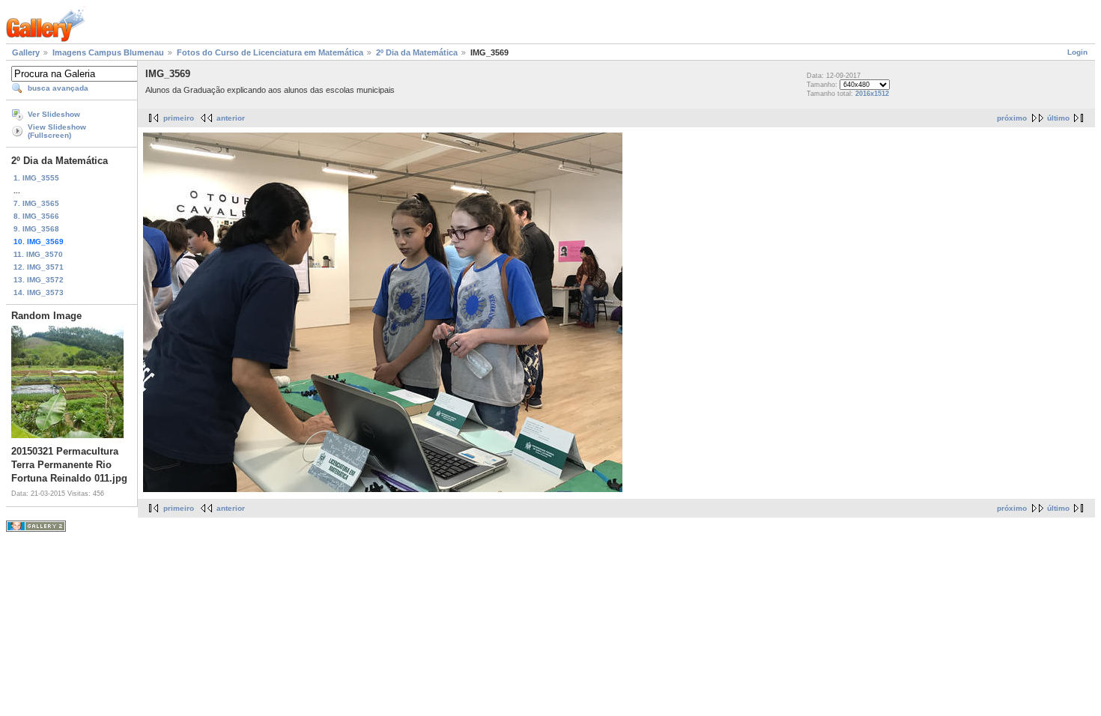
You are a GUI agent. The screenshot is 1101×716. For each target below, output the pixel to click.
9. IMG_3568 (36, 229)
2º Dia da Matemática (417, 52)
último (1058, 118)
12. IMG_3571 (38, 267)
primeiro (178, 118)
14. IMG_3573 (38, 292)
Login (1077, 52)
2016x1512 (872, 93)
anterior (230, 118)
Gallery (26, 52)
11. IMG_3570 (38, 254)
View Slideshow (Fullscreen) (57, 131)
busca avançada (58, 88)
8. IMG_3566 (36, 216)
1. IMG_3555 (36, 178)
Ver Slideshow (54, 114)
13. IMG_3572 (38, 280)
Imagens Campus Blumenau (108, 52)
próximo (1012, 118)
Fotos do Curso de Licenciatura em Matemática (270, 52)
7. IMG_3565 (36, 203)
